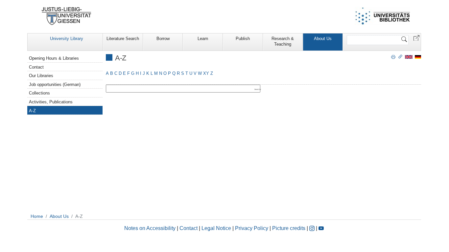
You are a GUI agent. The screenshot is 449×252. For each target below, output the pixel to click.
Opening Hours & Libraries (54, 58)
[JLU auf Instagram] (312, 228)
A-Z (32, 110)
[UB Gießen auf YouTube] (321, 228)
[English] (409, 56)
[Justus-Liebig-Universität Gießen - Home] (66, 16)
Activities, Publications (51, 101)
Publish (243, 38)
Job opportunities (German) (55, 84)
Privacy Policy (251, 228)
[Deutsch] (418, 56)
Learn (203, 38)
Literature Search (122, 38)
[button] (416, 37)
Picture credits (288, 228)
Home (37, 216)
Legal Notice (216, 228)
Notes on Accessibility (150, 228)
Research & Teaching (283, 41)
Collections (39, 93)
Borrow (163, 38)
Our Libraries (41, 75)
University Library (66, 38)
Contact (36, 67)
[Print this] (393, 56)
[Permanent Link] (400, 56)
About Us (323, 38)
